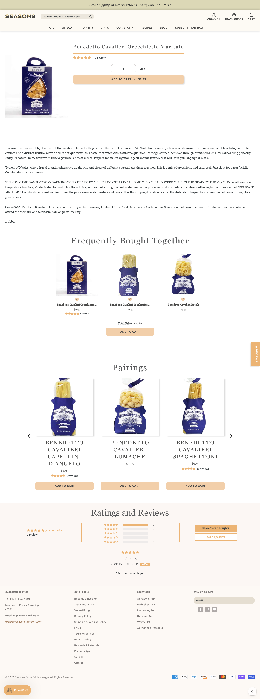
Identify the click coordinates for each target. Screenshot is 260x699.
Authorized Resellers (150, 627)
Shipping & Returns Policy (90, 622)
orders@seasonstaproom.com (23, 621)
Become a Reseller (85, 598)
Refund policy (82, 639)
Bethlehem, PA (146, 604)
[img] (130, 552)
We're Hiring (82, 610)
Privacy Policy (82, 616)
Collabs (78, 657)
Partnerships (82, 651)
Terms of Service (84, 633)
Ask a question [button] (215, 537)
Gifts (105, 27)
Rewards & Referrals (86, 645)
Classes (78, 662)
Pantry (87, 27)
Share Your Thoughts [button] (215, 528)
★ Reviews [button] (256, 354)
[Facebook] (200, 609)
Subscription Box (189, 27)
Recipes (146, 27)
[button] (82, 57)
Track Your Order (85, 604)
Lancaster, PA (145, 610)
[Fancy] (214, 609)
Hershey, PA (144, 616)
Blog (164, 27)
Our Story (124, 27)
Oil (51, 27)
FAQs (77, 627)
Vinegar (67, 27)
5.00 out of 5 (53, 530)
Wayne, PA (143, 622)
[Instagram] (207, 609)
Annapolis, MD (146, 598)
